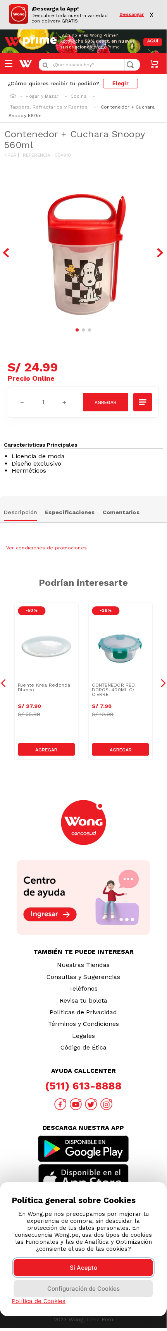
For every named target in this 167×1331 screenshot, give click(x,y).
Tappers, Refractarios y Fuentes (49, 107)
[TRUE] (46, 749)
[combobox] (89, 65)
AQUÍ (152, 41)
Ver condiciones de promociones (46, 548)
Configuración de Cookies (83, 1288)
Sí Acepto (83, 1267)
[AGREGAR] (105, 402)
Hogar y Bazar (42, 96)
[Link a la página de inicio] (13, 96)
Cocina (78, 96)
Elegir (120, 83)
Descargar (131, 14)
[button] (143, 402)
